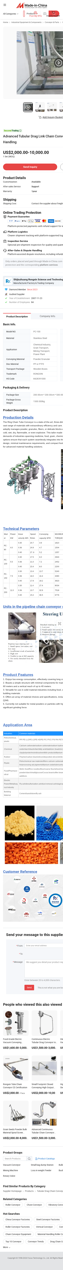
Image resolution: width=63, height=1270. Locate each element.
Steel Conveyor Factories (48, 1219)
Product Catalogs (46, 1158)
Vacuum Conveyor (11, 1164)
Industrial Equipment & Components (26, 22)
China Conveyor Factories (18, 1219)
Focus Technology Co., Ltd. (39, 1258)
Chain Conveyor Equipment (18, 1234)
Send (29, 987)
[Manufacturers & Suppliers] (31, 5)
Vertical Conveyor (44, 1226)
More (5, 1247)
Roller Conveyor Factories (18, 1226)
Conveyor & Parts (52, 22)
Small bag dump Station (42, 1164)
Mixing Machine (10, 1170)
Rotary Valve (9, 1175)
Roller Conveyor (13, 1204)
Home (5, 22)
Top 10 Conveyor (13, 1241)
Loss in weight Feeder (41, 1170)
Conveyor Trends (36, 1241)
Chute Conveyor (34, 1204)
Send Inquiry (30, 166)
